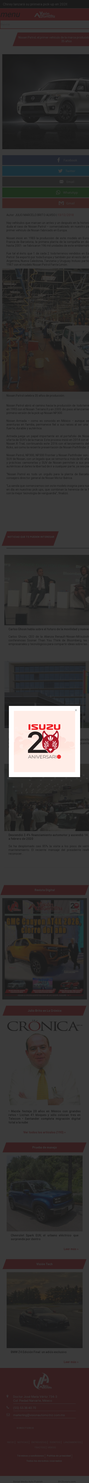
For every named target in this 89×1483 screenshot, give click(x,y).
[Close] (75, 710)
